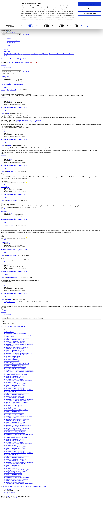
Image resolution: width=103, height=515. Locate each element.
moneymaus (4, 157)
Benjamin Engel (5, 76)
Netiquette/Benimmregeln (39, 486)
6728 (10, 133)
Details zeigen (85, 26)
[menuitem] (13, 41)
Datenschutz (29, 486)
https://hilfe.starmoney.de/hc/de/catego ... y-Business (26, 121)
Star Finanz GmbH (13, 62)
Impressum (17, 486)
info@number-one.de (6, 264)
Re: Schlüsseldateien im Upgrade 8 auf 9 (14, 107)
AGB (22, 486)
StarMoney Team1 (34, 62)
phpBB (9, 496)
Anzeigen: (4, 318)
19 (9, 78)
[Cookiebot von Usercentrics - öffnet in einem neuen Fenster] (10, 26)
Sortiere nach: (19, 318)
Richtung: (35, 318)
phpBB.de (18, 497)
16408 (10, 159)
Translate (12, 32)
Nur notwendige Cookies (90, 13)
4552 (10, 101)
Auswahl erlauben (89, 8)
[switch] (46, 26)
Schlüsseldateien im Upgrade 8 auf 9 (15, 59)
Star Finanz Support (24, 62)
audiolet (3, 131)
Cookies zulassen (90, 4)
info (2, 99)
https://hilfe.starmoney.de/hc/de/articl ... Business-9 (28, 120)
